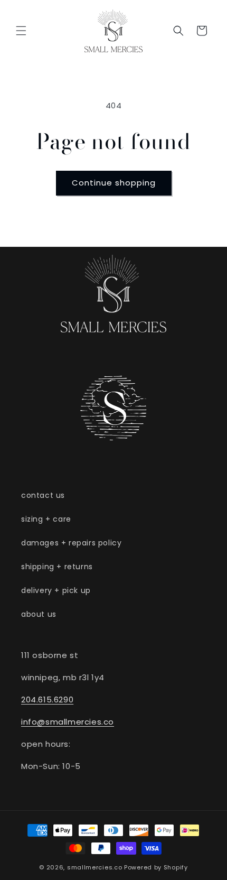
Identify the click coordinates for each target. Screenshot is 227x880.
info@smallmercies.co (67, 721)
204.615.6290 (47, 699)
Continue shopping (114, 182)
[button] (21, 30)
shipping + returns (57, 566)
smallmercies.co (94, 867)
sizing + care (46, 519)
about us (38, 614)
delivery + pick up (56, 590)
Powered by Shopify (156, 867)
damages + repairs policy (71, 543)
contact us (43, 495)
